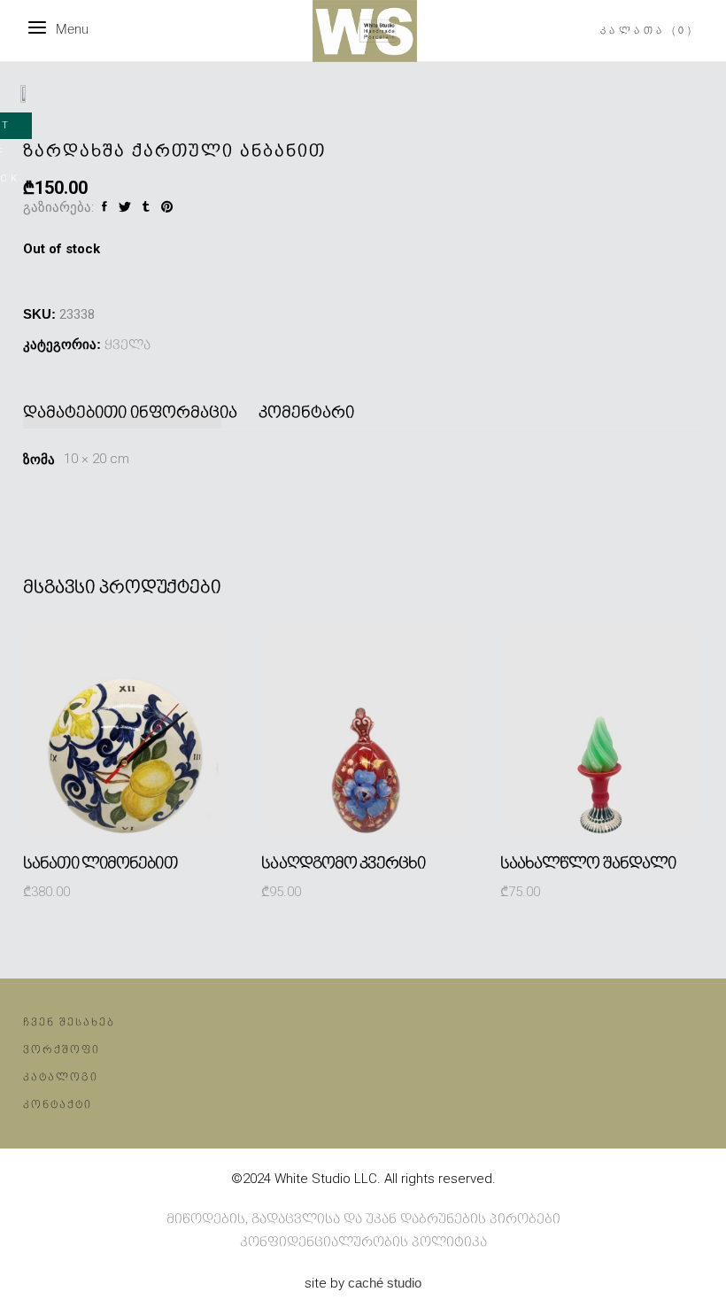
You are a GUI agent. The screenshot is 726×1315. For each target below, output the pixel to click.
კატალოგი (60, 1077)
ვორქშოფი (61, 1050)
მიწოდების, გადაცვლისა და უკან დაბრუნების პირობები (363, 1219)
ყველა (127, 345)
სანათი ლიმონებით (100, 863)
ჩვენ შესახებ (69, 1022)
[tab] (134, 413)
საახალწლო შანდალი (588, 863)
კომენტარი (306, 413)
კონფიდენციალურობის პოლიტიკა (363, 1242)
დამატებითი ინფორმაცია (130, 413)
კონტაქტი (57, 1104)
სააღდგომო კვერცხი (343, 863)
